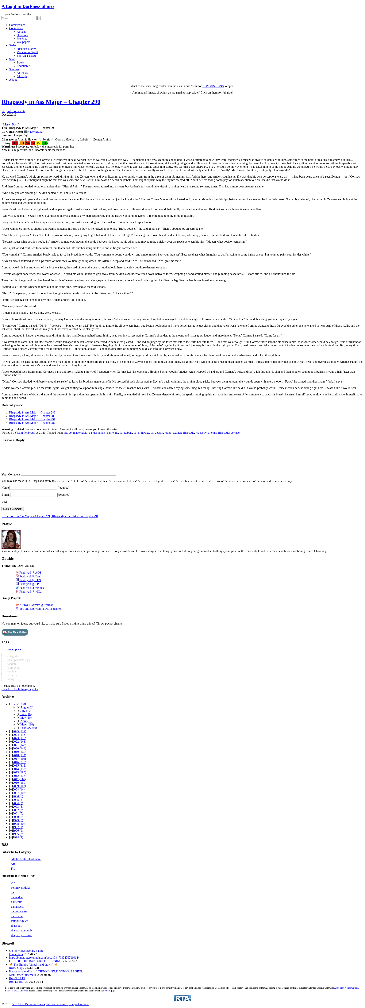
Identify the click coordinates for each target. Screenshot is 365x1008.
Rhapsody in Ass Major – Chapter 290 (51, 101)
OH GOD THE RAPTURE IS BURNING (35, 961)
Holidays (22, 35)
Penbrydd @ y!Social (32, 587)
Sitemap (14, 69)
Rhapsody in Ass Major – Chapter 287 (32, 422)
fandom (12, 663)
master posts (14, 649)
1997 (18, 827)
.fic (65, 432)
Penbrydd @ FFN (30, 580)
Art (13, 863)
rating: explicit (173, 432)
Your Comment (11, 474)
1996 (18, 830)
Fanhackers (16, 954)
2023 (19, 738)
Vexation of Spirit (27, 52)
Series (12, 45)
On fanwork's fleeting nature (26, 950)
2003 (18, 806)
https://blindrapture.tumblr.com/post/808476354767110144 (44, 957)
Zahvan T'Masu (26, 55)
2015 (19, 765)
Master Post (10, 124)
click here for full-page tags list (20, 689)
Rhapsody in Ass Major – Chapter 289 (32, 412)
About (13, 79)
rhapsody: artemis (206, 432)
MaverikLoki (35, 131)
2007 (19, 792)
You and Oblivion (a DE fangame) (40, 608)
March (27, 724)
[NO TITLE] (17, 978)
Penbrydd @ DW (29, 576)
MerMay (22, 38)
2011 (19, 779)
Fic (13, 868)
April (26, 721)
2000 (18, 816)
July (25, 710)
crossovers (13, 667)
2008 (19, 789)
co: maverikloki (78, 432)
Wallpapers (23, 42)
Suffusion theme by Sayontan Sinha (67, 1004)
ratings (11, 679)
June (26, 714)
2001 (18, 813)
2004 (18, 803)
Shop (12, 59)
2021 (19, 745)
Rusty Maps (16, 968)
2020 (19, 748)
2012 (19, 775)
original (12, 671)
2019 (19, 751)
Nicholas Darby (26, 48)
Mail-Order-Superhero (22, 974)
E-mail (6, 494)
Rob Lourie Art (18, 981)
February (28, 727)
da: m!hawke (141, 432)
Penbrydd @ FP (29, 584)
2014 (19, 769)
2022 (19, 741)
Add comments (16, 111)
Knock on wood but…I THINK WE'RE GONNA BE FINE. (46, 971)
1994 (18, 837)
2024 (19, 734)
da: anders (99, 432)
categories (13, 656)
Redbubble (23, 65)
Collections (16, 28)
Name (5, 487)
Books (21, 62)
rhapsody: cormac (229, 432)
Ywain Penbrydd (25, 432)
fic (3, 111)
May (26, 717)
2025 (19, 731)
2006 (18, 796)
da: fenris (112, 432)
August (26, 707)
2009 (19, 786)
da (90, 432)
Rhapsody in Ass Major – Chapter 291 (32, 419)
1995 (18, 834)
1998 (19, 823)
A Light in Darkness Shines (28, 6)
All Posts (22, 72)
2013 (19, 772)
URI (4, 501)
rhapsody (188, 432)
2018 (19, 755)
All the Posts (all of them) (26, 859)
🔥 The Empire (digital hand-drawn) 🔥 (33, 964)
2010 (19, 782)
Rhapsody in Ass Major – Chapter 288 (32, 415)
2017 (19, 758)
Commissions (17, 24)
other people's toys (18, 660)
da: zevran (157, 432)
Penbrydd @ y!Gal (30, 591)
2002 (18, 810)
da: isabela (126, 432)
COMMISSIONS (213, 86)
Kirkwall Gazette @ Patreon (36, 604)
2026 (20, 704)
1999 (18, 820)
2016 (19, 762)
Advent (21, 31)
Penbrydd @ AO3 (30, 572)
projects (12, 675)
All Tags (22, 76)
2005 (18, 799)
